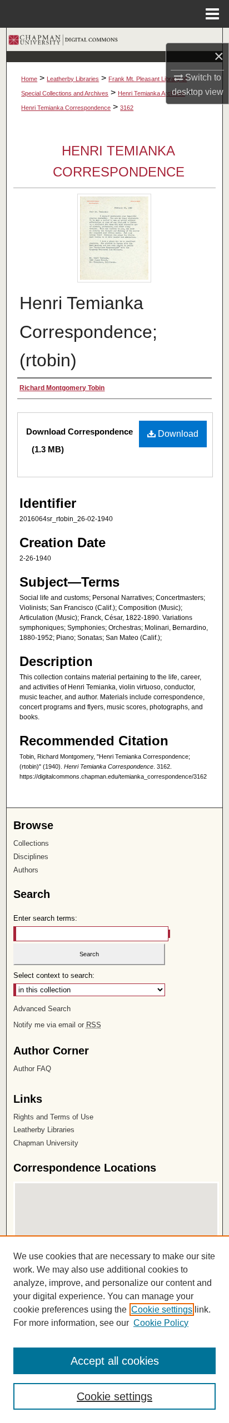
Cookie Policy (160, 1323)
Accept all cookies (115, 1361)
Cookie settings (161, 1309)
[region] (114, 1329)
